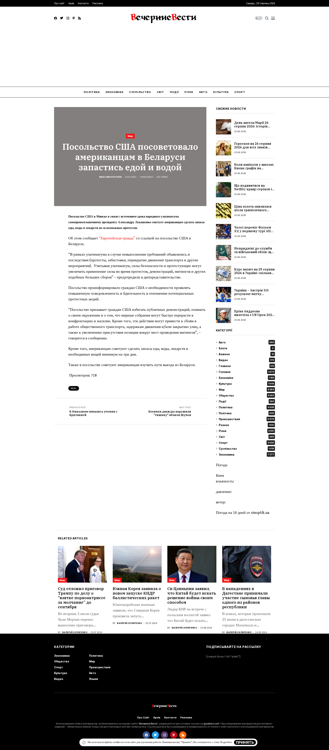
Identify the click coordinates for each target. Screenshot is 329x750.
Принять (245, 742)
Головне (246, 371)
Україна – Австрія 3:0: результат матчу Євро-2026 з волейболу (253, 293)
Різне (246, 431)
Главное (246, 366)
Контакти (170, 717)
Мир (130, 136)
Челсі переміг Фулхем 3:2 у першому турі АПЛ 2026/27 (253, 231)
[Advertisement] (164, 58)
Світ (246, 436)
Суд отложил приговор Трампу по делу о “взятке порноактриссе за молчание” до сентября (81, 597)
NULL (74, 388)
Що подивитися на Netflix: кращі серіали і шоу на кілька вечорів (253, 189)
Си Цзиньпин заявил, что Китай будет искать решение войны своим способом (191, 595)
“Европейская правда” (117, 238)
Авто (246, 342)
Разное (246, 425)
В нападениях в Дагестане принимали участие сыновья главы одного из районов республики (246, 597)
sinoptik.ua (260, 513)
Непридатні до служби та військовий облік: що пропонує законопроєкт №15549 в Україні (253, 253)
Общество (246, 395)
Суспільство (246, 448)
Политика (246, 407)
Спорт (246, 442)
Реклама (186, 717)
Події (246, 401)
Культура (246, 383)
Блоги (246, 348)
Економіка (246, 377)
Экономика (246, 454)
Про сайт (143, 717)
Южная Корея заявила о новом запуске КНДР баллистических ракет (137, 593)
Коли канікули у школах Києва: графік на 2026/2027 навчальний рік (254, 170)
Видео (246, 360)
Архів (156, 717)
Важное (246, 354)
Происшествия (246, 419)
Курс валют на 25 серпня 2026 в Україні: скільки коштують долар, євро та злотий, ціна (254, 274)
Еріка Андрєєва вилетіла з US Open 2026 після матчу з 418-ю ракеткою (254, 316)
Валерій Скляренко (74, 632)
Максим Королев (110, 177)
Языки (93, 678)
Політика (246, 413)
